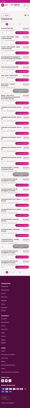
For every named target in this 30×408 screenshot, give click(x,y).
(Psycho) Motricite (7, 28)
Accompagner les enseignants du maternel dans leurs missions (11, 57)
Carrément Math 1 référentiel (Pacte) (10, 230)
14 (19, 24)
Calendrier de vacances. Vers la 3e (11, 128)
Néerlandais (4, 297)
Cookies (3, 368)
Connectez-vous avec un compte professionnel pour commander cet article (21, 90)
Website (3, 361)
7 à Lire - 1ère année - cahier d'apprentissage (10, 37)
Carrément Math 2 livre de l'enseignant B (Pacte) (9, 262)
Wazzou (3, 304)
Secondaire (4, 318)
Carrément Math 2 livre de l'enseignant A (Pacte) (9, 252)
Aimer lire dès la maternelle (9, 67)
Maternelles (4, 307)
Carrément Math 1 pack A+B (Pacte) (10, 220)
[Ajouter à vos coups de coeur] (2, 33)
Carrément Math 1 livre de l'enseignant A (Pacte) (9, 180)
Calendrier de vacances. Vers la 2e (11, 118)
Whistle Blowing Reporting (8, 365)
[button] (2, 5)
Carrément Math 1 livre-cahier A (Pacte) (11, 200)
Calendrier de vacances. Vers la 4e (11, 138)
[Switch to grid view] (28, 15)
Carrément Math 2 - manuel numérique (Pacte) (10, 240)
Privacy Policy (4, 358)
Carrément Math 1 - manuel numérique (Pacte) (9, 168)
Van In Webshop (9, 403)
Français (3, 293)
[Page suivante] (23, 24)
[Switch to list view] (25, 15)
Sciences (3, 336)
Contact (3, 351)
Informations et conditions (8, 354)
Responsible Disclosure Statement (10, 372)
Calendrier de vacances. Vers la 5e (11, 148)
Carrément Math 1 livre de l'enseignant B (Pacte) (9, 190)
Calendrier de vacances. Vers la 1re (11, 108)
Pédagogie (4, 300)
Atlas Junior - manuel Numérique (8, 85)
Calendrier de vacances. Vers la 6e (11, 158)
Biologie (3, 340)
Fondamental (4, 286)
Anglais (3, 332)
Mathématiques (5, 290)
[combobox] (15, 9)
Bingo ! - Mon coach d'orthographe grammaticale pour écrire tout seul (10, 97)
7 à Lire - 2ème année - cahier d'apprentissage (10, 47)
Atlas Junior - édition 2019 (9, 75)
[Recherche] (27, 9)
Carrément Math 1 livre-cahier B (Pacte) (11, 210)
